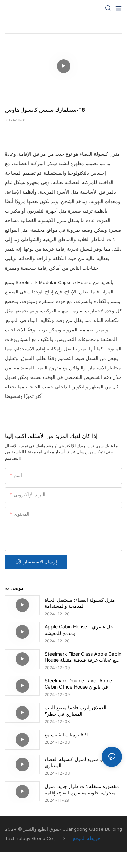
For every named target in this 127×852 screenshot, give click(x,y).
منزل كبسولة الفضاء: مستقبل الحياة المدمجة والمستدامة (80, 603)
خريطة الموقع (86, 838)
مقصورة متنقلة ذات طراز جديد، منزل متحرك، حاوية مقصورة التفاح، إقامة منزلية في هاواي (82, 789)
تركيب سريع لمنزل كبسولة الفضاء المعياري (78, 762)
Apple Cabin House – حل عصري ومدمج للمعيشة (79, 630)
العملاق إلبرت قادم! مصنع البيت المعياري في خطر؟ (75, 710)
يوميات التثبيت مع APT (67, 734)
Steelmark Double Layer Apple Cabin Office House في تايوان (78, 684)
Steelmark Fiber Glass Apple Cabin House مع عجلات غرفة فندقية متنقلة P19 (83, 657)
